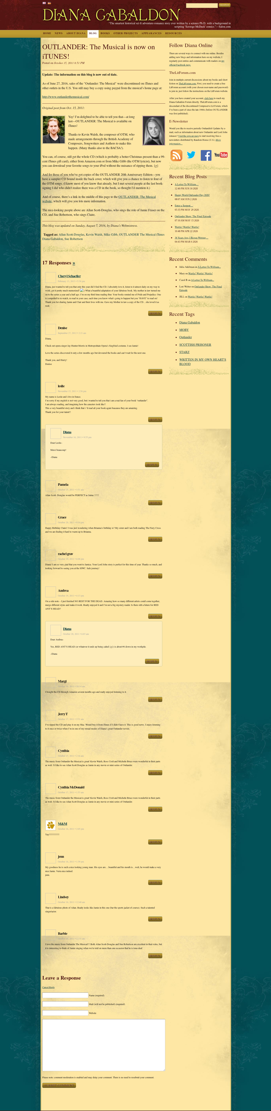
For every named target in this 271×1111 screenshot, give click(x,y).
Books (105, 33)
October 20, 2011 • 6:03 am (76, 633)
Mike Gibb (110, 234)
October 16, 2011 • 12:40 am (71, 902)
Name (96, 995)
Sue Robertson (73, 239)
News (59, 33)
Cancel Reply (48, 987)
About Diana (76, 33)
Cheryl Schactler (69, 275)
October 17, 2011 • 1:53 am (71, 792)
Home (47, 33)
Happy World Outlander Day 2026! (192, 195)
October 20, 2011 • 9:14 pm (71, 522)
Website (92, 1013)
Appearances (151, 33)
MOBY (184, 330)
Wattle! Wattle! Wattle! (187, 227)
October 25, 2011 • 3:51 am (71, 489)
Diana (67, 432)
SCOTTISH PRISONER (195, 344)
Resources (173, 33)
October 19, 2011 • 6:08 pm (71, 558)
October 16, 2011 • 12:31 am (71, 938)
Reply (155, 313)
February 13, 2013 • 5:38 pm (71, 281)
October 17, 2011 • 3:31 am (71, 719)
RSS (176, 155)
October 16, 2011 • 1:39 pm (71, 861)
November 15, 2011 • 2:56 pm (72, 391)
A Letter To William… (187, 184)
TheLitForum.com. (187, 83)
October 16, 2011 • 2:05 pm (71, 828)
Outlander (185, 337)
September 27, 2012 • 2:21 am (72, 332)
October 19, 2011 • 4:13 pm (71, 595)
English (44, 3)
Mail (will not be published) (107, 1004)
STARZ (184, 352)
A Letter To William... (209, 267)
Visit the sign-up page (188, 135)
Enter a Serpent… (184, 205)
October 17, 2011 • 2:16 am (71, 755)
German (49, 3)
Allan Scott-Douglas (71, 234)
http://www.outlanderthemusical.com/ (65, 96)
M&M (62, 823)
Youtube (221, 155)
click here (208, 98)
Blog (93, 33)
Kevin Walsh (94, 234)
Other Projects (125, 33)
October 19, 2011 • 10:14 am (71, 686)
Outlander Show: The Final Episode (193, 216)
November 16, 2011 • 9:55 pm (77, 437)
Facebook (206, 155)
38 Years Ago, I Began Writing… (191, 237)
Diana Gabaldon (189, 322)
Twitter (191, 155)
